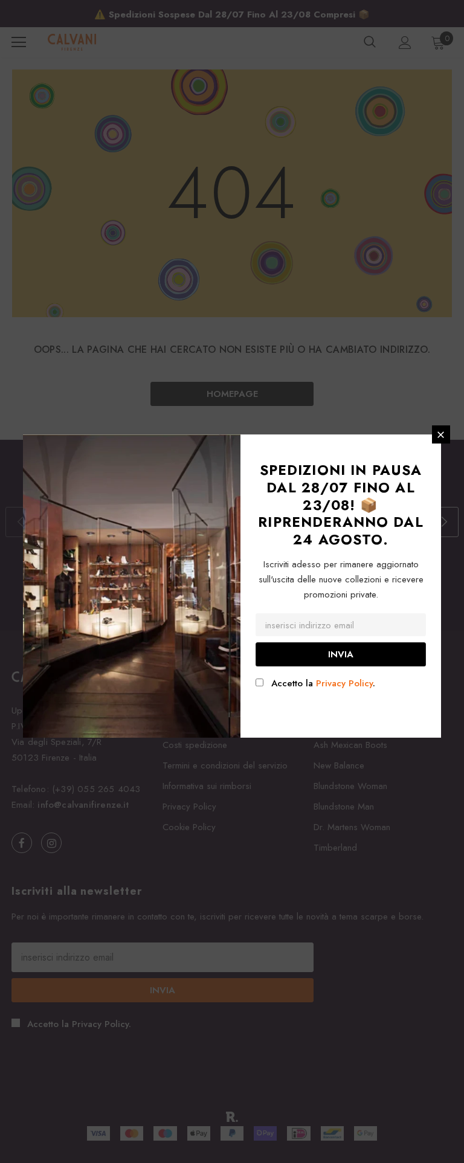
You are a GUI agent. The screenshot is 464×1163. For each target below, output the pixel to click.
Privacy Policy (344, 683)
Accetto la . (323, 683)
